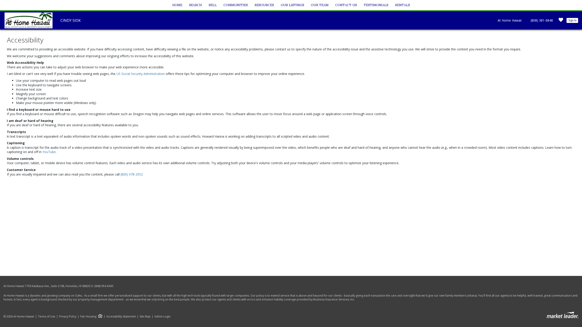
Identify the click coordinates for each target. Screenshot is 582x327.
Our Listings (292, 5)
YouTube (49, 152)
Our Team (320, 5)
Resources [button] (264, 5)
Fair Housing (88, 316)
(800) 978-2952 (131, 174)
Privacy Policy (67, 316)
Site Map (145, 316)
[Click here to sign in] (561, 21)
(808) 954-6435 (103, 286)
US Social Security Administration (141, 74)
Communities (235, 5)
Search (195, 5)
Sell (213, 5)
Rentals (402, 5)
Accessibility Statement (121, 316)
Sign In (572, 20)
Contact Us (346, 5)
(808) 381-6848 (542, 20)
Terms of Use (46, 316)
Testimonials (376, 5)
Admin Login (162, 316)
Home (177, 5)
